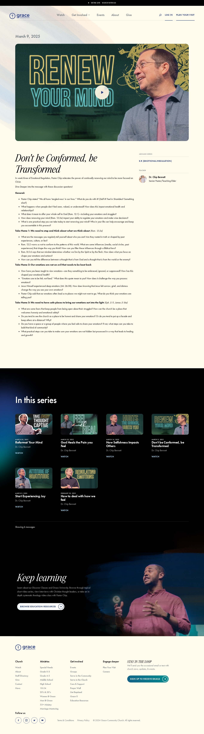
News (17, 688)
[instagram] (26, 720)
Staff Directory (21, 675)
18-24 (43, 688)
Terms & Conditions (65, 720)
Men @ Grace (46, 700)
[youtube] (42, 720)
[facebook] (18, 720)
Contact (18, 683)
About (115, 15)
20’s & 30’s (45, 692)
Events (100, 15)
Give (129, 15)
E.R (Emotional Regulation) (155, 160)
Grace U (74, 696)
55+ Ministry (46, 704)
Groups (73, 671)
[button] (80, 16)
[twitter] (34, 720)
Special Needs (46, 667)
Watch (61, 15)
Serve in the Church (78, 679)
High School (45, 683)
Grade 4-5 (45, 675)
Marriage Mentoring (49, 708)
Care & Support (77, 683)
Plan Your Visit (109, 667)
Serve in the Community (80, 675)
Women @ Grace (47, 696)
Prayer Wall (75, 688)
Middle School (46, 679)
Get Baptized (76, 692)
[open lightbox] (102, 92)
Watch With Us (109, 3)
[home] (19, 15)
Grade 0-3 (45, 671)
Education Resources (79, 700)
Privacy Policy (83, 720)
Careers (106, 671)
